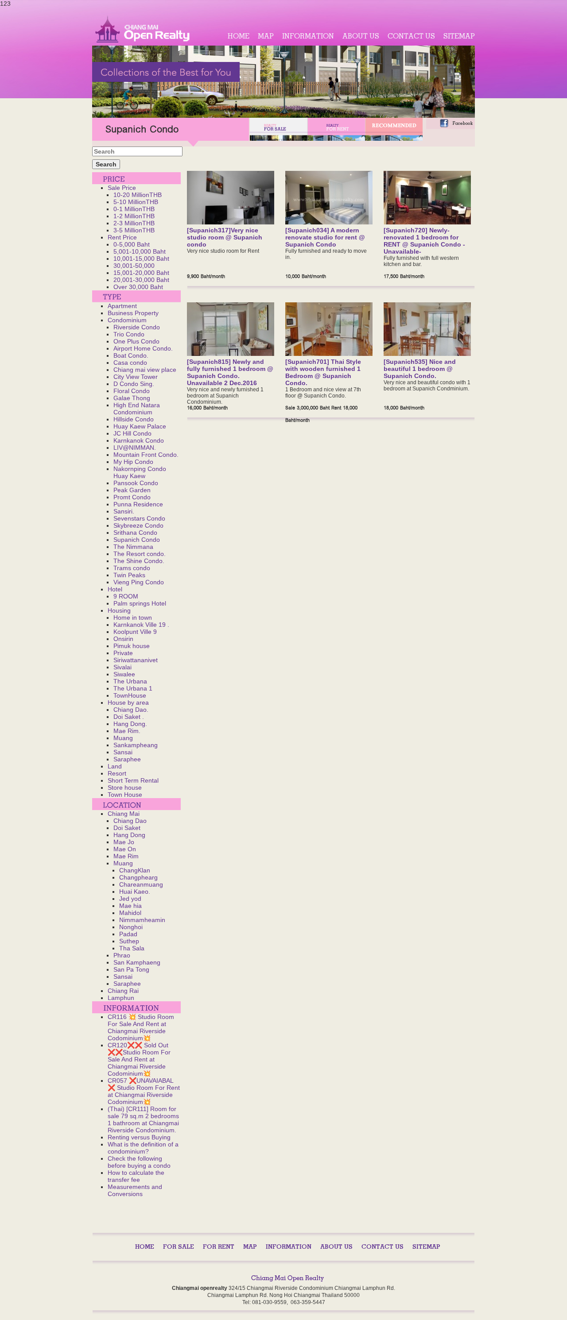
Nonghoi (131, 926)
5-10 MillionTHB (135, 201)
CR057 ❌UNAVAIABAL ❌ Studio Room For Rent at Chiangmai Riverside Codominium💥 (144, 1091)
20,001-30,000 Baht (141, 279)
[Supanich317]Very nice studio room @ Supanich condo (224, 237)
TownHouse (129, 695)
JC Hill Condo (132, 433)
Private (123, 652)
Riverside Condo (136, 327)
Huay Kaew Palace (139, 426)
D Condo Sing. (133, 383)
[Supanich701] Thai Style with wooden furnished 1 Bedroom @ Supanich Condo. (323, 372)
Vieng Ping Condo (138, 582)
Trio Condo (128, 334)
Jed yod (130, 898)
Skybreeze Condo (138, 525)
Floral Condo (131, 390)
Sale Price (122, 187)
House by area (128, 702)
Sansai (122, 752)
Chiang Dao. (130, 709)
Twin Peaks (129, 575)
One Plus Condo (136, 341)
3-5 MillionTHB (134, 230)
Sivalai (122, 667)
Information (308, 35)
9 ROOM (125, 596)
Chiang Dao (130, 820)
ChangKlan (134, 870)
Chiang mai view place (144, 369)
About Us (360, 35)
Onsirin (123, 638)
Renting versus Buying (139, 1137)
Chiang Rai (123, 990)
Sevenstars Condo (139, 518)
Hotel (115, 589)
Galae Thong (131, 397)
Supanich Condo (136, 539)
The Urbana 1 (132, 688)
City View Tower (135, 376)
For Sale (178, 1247)
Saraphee (127, 759)
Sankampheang (135, 745)
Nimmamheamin (142, 919)
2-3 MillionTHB (134, 223)
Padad (128, 934)
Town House (125, 794)
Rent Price (122, 237)
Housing (119, 610)
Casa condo (130, 362)
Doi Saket (126, 827)
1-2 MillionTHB (134, 216)
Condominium (127, 320)
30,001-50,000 (134, 265)
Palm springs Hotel (139, 603)
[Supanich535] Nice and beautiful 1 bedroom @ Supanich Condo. (420, 368)
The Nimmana (133, 546)
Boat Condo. (130, 355)
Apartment (122, 305)
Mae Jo (123, 841)
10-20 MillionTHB (137, 194)
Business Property (133, 312)
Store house (125, 787)
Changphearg (138, 877)
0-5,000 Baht (131, 244)
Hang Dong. (130, 723)
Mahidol (130, 912)
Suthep (129, 941)
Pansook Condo (135, 482)
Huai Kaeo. (134, 891)
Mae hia (130, 905)
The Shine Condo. (138, 560)
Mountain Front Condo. (146, 454)
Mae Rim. (126, 730)
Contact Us (411, 35)
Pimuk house (131, 645)
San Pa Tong (131, 969)
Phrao (121, 955)
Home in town (132, 617)
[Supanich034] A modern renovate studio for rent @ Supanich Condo (325, 237)
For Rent (218, 1247)
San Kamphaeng (136, 962)
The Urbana (130, 681)
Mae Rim (126, 856)
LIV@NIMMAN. (134, 447)
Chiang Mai (124, 813)
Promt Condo (132, 497)
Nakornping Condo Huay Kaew (139, 472)
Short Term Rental (133, 780)
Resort (117, 773)
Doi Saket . (128, 716)
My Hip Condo (133, 461)
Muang (123, 737)
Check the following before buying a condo (139, 1162)
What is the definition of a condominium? (143, 1148)
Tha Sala (131, 948)
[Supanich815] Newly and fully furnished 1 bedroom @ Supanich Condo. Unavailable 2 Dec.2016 (230, 372)
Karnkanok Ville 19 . (141, 624)
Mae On (124, 849)
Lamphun (121, 997)
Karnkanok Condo (138, 440)
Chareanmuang (141, 884)
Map (266, 35)
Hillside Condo (133, 419)
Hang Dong (129, 834)
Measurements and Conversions (135, 1190)
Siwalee (124, 674)
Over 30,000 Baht (138, 286)
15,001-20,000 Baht (141, 272)
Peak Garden (132, 490)
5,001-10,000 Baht (139, 251)
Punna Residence (138, 504)
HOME (238, 35)
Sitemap (459, 35)
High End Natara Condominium (136, 408)
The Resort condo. (139, 553)
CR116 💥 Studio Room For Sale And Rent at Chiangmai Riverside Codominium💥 (141, 1027)
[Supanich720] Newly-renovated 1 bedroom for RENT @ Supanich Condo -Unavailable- (424, 241)
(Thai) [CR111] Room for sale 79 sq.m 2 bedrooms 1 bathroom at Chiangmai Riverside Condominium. (143, 1119)
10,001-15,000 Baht (141, 258)
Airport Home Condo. (143, 348)
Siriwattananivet (135, 660)
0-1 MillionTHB (134, 208)
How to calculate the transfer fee (136, 1176)
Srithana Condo (135, 532)
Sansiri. (123, 511)
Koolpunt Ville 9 (135, 631)
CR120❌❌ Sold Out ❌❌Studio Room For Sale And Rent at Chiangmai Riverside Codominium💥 (139, 1059)
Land (115, 766)
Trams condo (131, 567)
